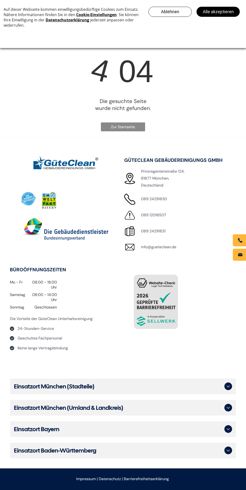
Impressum (86, 478)
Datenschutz (110, 478)
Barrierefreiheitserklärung (146, 478)
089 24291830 (154, 198)
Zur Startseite (123, 126)
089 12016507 (153, 215)
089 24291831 (153, 231)
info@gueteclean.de (158, 246)
